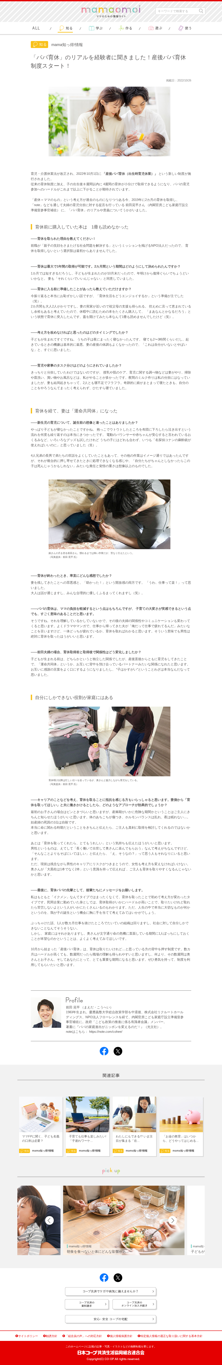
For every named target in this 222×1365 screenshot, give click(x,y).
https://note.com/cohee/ (105, 1031)
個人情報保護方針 (121, 1336)
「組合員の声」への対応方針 (83, 1336)
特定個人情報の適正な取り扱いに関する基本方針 (171, 1336)
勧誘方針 (51, 1336)
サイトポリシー (28, 1336)
